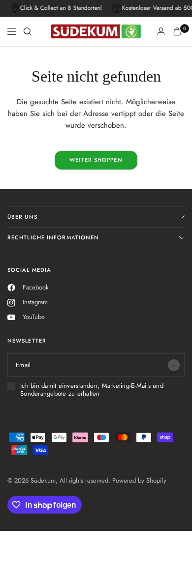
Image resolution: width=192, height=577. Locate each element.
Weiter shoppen (95, 160)
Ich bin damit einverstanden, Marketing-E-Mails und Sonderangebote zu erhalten (91, 390)
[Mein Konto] (161, 31)
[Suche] (27, 31)
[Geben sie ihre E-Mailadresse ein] (174, 365)
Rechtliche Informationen (53, 237)
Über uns (22, 217)
